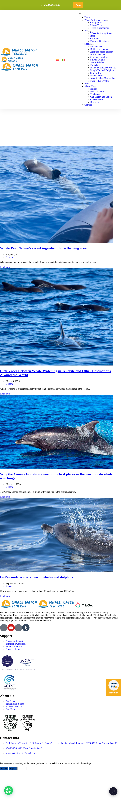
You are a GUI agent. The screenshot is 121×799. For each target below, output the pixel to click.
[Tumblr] (26, 627)
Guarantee (95, 38)
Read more (5, 267)
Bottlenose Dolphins (99, 49)
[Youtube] (11, 627)
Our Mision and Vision (101, 97)
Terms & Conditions (99, 28)
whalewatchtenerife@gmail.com (21, 753)
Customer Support (14, 641)
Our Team (10, 709)
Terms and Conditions (16, 644)
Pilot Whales (96, 46)
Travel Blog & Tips (15, 704)
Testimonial (95, 94)
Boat (92, 36)
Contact (88, 104)
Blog (86, 83)
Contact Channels (14, 649)
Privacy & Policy (14, 646)
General (9, 257)
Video (9, 586)
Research (94, 102)
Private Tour (96, 25)
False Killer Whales (99, 81)
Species (87, 44)
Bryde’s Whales (97, 54)
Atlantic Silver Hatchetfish (102, 78)
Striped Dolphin (97, 59)
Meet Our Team (97, 91)
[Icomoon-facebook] (3, 627)
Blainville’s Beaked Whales (103, 67)
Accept (4, 768)
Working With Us (14, 706)
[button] (8, 790)
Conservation (96, 99)
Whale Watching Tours (95, 20)
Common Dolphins (99, 57)
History (93, 89)
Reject (13, 768)
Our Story (10, 701)
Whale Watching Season (101, 33)
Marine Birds (96, 75)
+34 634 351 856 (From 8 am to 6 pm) (24, 748)
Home (87, 17)
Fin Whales (95, 65)
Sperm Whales (97, 62)
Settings (22, 768)
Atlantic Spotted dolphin (101, 51)
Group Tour (95, 22)
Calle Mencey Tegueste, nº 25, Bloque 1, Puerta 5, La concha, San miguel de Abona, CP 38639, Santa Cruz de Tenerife (62, 743)
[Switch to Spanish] (57, 60)
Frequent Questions (99, 41)
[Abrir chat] (113, 791)
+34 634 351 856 (52, 5)
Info (86, 30)
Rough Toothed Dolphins (102, 70)
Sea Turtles (95, 73)
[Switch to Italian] (63, 60)
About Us (89, 86)
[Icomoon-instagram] (18, 627)
